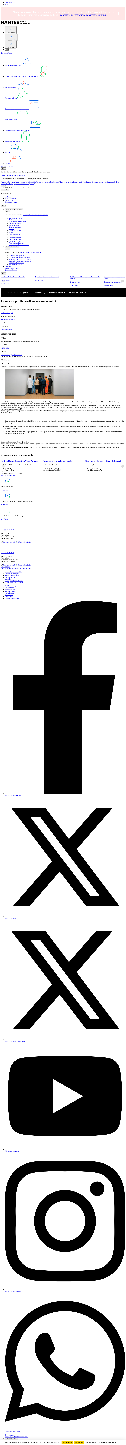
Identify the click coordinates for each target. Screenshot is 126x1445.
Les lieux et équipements (12, 598)
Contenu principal (10, 2)
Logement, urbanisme (15, 230)
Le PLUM (8, 197)
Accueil (11, 292)
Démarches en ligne (11, 40)
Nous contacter (5, 567)
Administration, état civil (16, 218)
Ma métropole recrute (15, 264)
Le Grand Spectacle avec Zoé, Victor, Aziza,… (19, 461)
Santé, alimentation (14, 234)
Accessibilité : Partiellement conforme (16, 1437)
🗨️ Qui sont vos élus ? (8, 542)
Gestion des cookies (11, 1438)
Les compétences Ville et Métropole (20, 259)
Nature (11, 232)
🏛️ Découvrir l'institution (23, 542)
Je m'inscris (4, 504)
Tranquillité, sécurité (15, 241)
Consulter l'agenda (6, 329)
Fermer (4, 168)
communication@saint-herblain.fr (11, 355)
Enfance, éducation (15, 227)
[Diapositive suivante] (122, 281)
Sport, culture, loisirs (15, 239)
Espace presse (9, 596)
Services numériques (15, 238)
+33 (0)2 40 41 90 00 (7, 530)
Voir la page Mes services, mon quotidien (35, 215)
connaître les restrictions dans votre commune (84, 14)
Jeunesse (11, 229)
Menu (6, 4)
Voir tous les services (7, 166)
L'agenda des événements (31, 292)
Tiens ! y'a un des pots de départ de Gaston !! (103, 461)
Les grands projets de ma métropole (20, 261)
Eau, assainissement (15, 223)
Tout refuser (79, 1442)
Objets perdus (9, 200)
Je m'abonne (4, 490)
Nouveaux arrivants (11, 591)
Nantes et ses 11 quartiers (16, 255)
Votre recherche (6, 188)
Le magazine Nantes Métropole (14, 582)
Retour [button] (7, 211)
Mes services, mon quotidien (14, 209)
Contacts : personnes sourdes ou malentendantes (16, 568)
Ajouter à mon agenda (8, 319)
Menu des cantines (10, 198)
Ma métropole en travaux (16, 263)
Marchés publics (10, 589)
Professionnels (12, 175)
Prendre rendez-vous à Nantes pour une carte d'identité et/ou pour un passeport (25, 182)
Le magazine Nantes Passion (14, 581)
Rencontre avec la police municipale (57, 461)
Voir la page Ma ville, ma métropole (30, 252)
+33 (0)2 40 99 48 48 (7, 553)
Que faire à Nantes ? (7, 53)
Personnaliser (91, 1442)
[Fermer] (119, 13)
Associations (21, 175)
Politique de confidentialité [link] (108, 1442)
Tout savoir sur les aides (16, 243)
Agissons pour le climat (12, 268)
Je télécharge (5, 519)
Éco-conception (9, 1435)
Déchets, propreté (14, 220)
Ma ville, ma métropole (12, 247)
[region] (63, 281)
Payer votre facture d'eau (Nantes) (24, 184)
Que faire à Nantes (10, 577)
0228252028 (5, 348)
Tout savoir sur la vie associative (19, 245)
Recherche (11, 47)
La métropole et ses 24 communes (19, 257)
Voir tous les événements (8, 475)
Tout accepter (67, 1442)
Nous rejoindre (9, 588)
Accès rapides (11, 32)
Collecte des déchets (11, 202)
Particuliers (4, 175)
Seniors (11, 236)
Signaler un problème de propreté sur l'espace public (66, 182)
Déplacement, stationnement (17, 222)
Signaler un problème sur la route (93, 182)
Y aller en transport (7, 313)
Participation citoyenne (12, 586)
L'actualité (8, 266)
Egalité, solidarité (14, 225)
